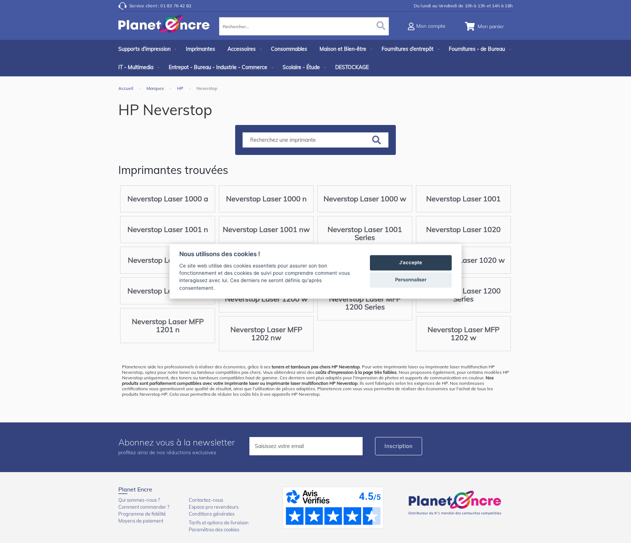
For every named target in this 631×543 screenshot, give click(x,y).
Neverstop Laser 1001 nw (266, 229)
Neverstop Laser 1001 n (167, 229)
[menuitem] (146, 49)
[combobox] (304, 26)
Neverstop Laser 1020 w (463, 260)
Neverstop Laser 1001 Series (365, 233)
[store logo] (164, 27)
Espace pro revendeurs (213, 507)
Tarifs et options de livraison (219, 522)
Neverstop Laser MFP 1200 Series (365, 302)
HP (180, 88)
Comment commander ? (143, 507)
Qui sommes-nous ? (139, 500)
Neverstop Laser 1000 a (167, 198)
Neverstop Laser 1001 (463, 198)
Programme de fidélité (142, 514)
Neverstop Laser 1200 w (266, 298)
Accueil (126, 88)
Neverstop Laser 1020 (463, 229)
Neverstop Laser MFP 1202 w (464, 333)
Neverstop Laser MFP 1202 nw (266, 333)
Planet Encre (456, 502)
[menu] (315, 58)
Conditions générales (211, 514)
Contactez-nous (206, 500)
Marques (155, 88)
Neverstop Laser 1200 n (167, 290)
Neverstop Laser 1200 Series (463, 294)
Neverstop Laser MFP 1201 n (168, 325)
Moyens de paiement (140, 521)
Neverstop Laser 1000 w (365, 198)
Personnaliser (411, 280)
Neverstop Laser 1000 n (266, 198)
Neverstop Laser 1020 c (168, 260)
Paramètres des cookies (214, 529)
